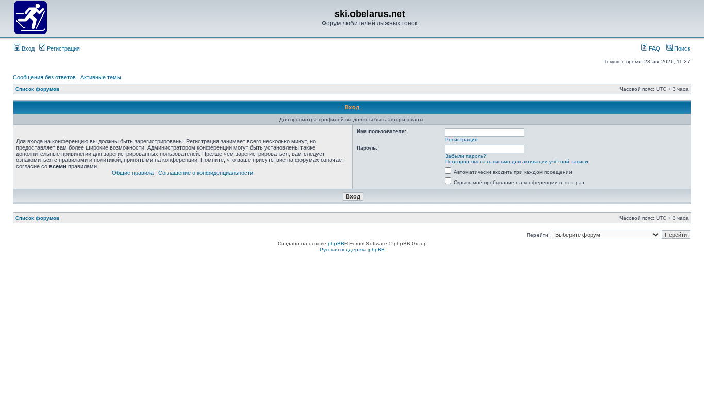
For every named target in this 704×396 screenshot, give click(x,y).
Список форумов (37, 89)
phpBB (336, 243)
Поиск (681, 48)
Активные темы (100, 77)
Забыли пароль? (466, 156)
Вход (27, 48)
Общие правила (133, 173)
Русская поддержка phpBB (352, 249)
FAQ (653, 48)
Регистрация (62, 48)
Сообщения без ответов (44, 77)
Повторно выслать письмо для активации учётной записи (516, 161)
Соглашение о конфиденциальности (205, 173)
